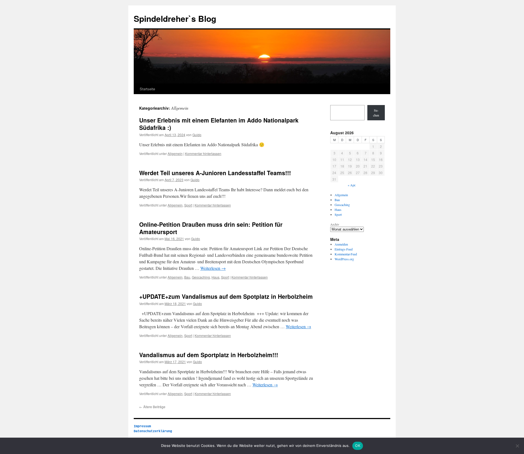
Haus (215, 277)
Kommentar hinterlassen (203, 153)
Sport (188, 205)
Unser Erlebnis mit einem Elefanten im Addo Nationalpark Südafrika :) (219, 124)
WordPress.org (344, 259)
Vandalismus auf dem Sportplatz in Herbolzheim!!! (208, 355)
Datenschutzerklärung (153, 431)
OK (357, 445)
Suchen (376, 112)
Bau (187, 277)
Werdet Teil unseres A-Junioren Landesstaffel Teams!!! (215, 173)
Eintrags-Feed (344, 249)
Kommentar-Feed (346, 254)
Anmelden (341, 244)
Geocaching (201, 277)
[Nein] (517, 446)
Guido (196, 134)
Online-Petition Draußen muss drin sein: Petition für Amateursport (210, 228)
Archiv (334, 224)
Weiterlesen (213, 268)
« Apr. (352, 185)
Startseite (147, 88)
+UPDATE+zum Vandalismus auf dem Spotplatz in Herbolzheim (226, 296)
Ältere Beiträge (152, 406)
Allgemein (175, 153)
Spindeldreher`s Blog (175, 18)
